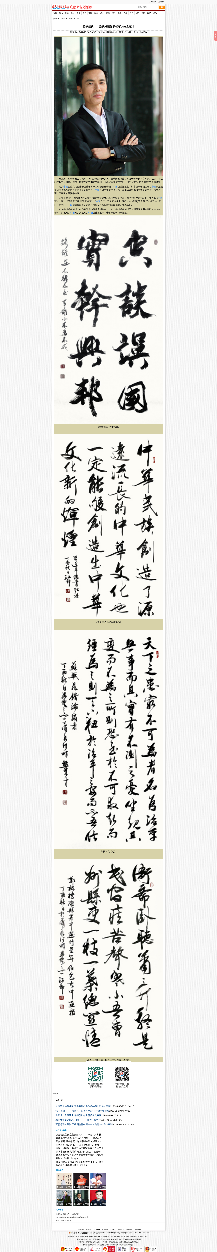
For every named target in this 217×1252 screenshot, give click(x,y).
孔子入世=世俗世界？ (63, 1221)
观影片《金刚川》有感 (67, 1158)
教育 (84, 13)
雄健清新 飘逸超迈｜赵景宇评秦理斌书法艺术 (79, 1141)
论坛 (155, 13)
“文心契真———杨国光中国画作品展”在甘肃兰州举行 (82, 1111)
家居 (108, 13)
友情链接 (129, 1229)
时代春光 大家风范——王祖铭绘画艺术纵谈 (78, 1145)
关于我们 (81, 1229)
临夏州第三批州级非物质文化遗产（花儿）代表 (79, 1162)
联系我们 (113, 1229)
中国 (65, 186)
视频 (143, 13)
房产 (102, 13)
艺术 (137, 13)
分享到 (55, 1093)
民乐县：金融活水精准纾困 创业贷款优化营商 (78, 1115)
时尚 (114, 13)
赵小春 (127, 32)
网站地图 (121, 1229)
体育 (131, 13)
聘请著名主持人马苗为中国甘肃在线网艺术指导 (79, 1155)
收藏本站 (161, 2)
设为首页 (153, 2)
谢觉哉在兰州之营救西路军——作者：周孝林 (78, 1134)
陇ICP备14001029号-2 (84, 1239)
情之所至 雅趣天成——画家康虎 (67, 1214)
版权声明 (105, 1229)
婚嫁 (90, 13)
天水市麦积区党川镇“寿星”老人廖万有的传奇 (78, 1151)
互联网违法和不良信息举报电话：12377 (136, 1236)
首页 (55, 13)
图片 (149, 13)
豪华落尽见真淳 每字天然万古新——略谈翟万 (79, 1138)
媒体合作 (89, 1229)
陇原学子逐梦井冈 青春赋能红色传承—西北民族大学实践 (84, 1106)
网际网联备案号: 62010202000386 (103, 1239)
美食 (119, 13)
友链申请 (137, 1229)
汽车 (125, 13)
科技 (67, 13)
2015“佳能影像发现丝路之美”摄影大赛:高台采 (72, 1217)
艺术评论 (77, 18)
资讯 (61, 13)
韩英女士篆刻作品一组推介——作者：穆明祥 (78, 1120)
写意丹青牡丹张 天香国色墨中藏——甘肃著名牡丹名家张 (84, 1124)
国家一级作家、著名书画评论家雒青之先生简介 (79, 1148)
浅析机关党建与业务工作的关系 (72, 1165)
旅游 (96, 13)
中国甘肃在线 (110, 32)
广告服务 (97, 1229)
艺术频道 (69, 18)
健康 (78, 13)
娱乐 (72, 13)
